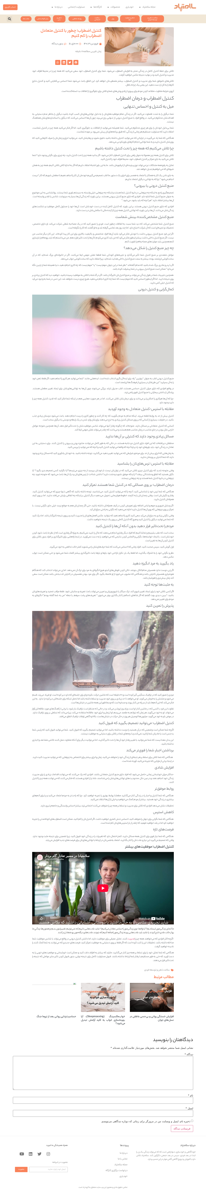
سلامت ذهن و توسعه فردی (157, 970)
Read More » (168, 1024)
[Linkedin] (31, 1154)
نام (190, 1095)
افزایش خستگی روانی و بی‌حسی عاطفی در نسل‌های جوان (152, 1019)
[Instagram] (48, 1154)
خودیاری (130, 7)
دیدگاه (189, 1054)
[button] (10, 7)
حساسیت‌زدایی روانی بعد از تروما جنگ (56, 1017)
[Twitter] (39, 1154)
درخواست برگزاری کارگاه (116, 1171)
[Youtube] (22, 1154)
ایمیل (189, 1108)
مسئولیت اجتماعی (76, 7)
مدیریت (131, 939)
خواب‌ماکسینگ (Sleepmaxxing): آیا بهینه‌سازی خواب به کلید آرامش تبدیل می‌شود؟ (103, 1020)
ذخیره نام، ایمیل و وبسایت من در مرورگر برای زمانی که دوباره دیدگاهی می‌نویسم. (145, 1121)
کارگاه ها (98, 7)
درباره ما (58, 7)
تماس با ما (122, 1159)
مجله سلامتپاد (148, 7)
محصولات (115, 7)
